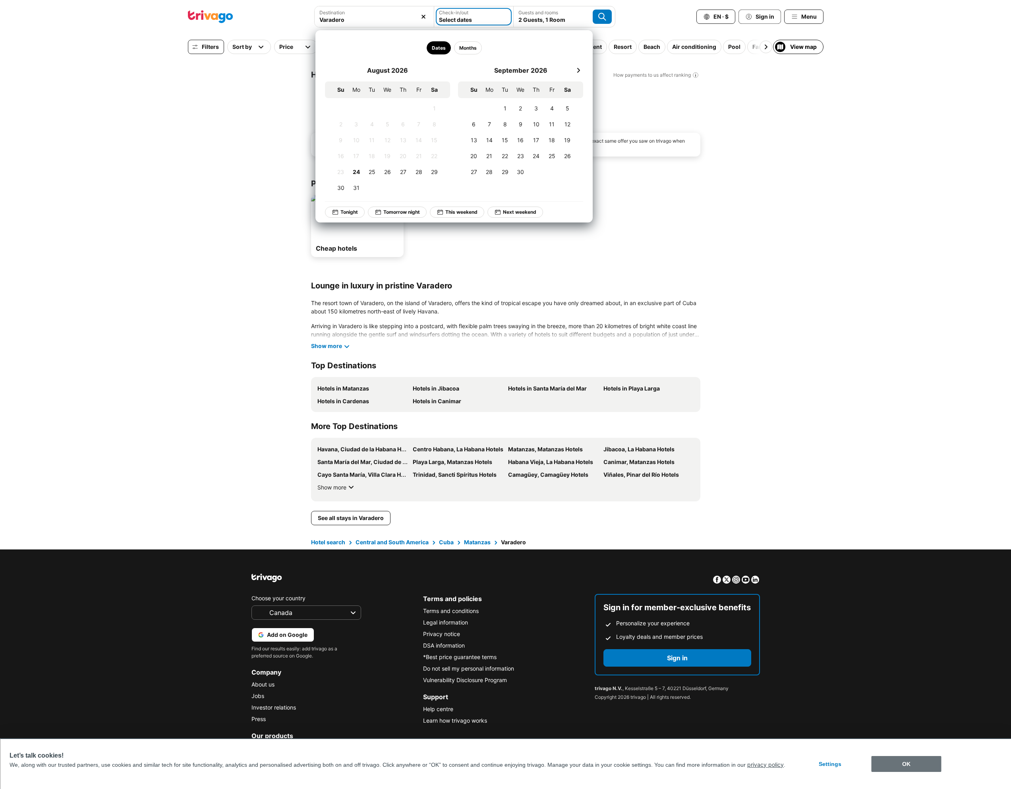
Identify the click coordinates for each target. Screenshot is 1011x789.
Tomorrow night (401, 212)
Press (258, 719)
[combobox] (374, 16)
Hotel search (328, 542)
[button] (374, 16)
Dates (438, 48)
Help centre (438, 709)
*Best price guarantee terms (460, 657)
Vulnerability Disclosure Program (465, 680)
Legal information (445, 622)
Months (467, 48)
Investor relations (273, 707)
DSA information (444, 645)
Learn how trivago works (455, 720)
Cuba (446, 542)
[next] (578, 70)
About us (262, 684)
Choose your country (278, 598)
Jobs (257, 695)
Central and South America (392, 542)
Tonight (349, 212)
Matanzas (477, 542)
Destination (332, 12)
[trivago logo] (210, 16)
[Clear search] (423, 17)
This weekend (461, 212)
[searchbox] (374, 19)
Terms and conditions (451, 610)
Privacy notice (441, 633)
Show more (331, 487)
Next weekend (519, 212)
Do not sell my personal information (468, 668)
